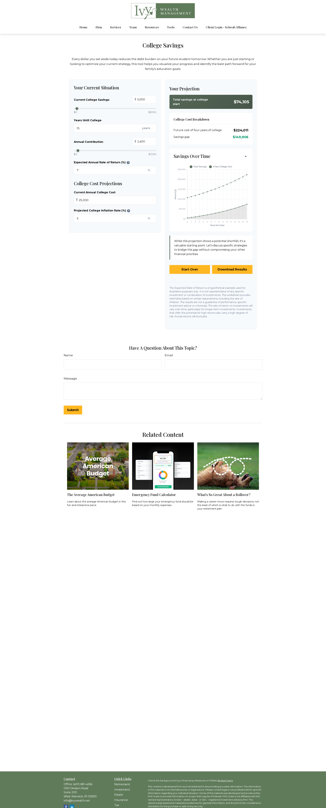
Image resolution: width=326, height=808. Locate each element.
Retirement (122, 784)
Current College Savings (105, 100)
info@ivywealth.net (77, 800)
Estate (118, 794)
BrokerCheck (225, 780)
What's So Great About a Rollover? (223, 494)
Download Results (232, 269)
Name (68, 355)
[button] (83, 27)
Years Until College (87, 120)
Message (70, 378)
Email (169, 355)
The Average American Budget (90, 494)
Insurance (121, 800)
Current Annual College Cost (94, 192)
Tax (116, 805)
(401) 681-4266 (82, 784)
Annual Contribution (105, 142)
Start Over (189, 269)
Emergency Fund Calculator (154, 494)
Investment (122, 789)
